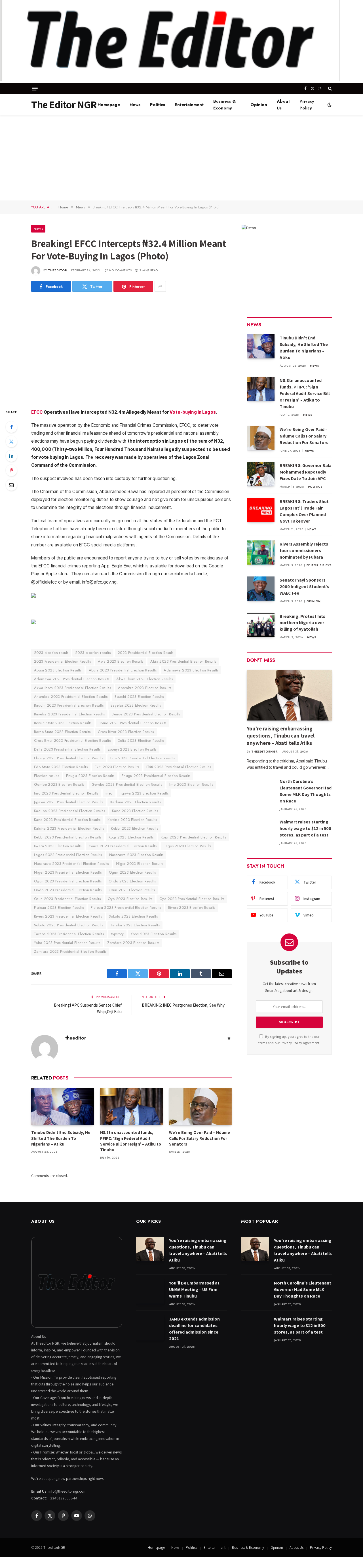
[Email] (11, 485)
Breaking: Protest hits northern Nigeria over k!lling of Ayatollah (302, 622)
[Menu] (35, 88)
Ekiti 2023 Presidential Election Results (178, 767)
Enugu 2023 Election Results (90, 775)
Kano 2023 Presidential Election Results (67, 819)
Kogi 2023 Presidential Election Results (193, 837)
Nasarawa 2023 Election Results (136, 854)
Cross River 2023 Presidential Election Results (72, 740)
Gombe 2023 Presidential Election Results (127, 784)
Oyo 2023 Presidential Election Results (191, 898)
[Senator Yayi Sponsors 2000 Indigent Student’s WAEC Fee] (261, 588)
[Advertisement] (181, 158)
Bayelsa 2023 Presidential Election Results (69, 714)
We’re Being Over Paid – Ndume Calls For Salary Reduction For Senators (199, 1138)
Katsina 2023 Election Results (132, 819)
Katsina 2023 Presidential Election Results (69, 828)
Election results (46, 775)
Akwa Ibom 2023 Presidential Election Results (72, 687)
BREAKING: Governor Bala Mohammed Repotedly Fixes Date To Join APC (306, 471)
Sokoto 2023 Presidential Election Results (68, 925)
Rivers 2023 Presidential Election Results (68, 916)
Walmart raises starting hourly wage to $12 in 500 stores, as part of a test (305, 828)
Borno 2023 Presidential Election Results (132, 723)
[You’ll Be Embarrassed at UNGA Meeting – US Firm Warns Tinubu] (150, 1291)
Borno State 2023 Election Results (62, 731)
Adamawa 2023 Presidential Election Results (71, 679)
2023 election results (93, 652)
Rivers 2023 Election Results (192, 907)
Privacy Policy (306, 104)
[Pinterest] (11, 470)
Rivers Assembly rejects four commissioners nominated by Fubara (304, 550)
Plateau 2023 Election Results (59, 907)
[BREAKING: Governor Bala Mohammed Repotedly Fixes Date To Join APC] (261, 474)
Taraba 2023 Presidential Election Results (69, 934)
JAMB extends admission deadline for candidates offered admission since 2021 (194, 1328)
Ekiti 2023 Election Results (117, 767)
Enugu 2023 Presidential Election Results (156, 775)
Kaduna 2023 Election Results (135, 802)
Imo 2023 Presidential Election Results (66, 793)
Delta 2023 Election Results (141, 740)
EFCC (37, 412)
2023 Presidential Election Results (62, 661)
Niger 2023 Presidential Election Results (68, 872)
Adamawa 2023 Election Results (191, 670)
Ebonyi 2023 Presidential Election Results (68, 758)
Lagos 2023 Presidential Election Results (68, 854)
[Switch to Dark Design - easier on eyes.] (329, 104)
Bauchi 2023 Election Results (139, 696)
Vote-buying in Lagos (193, 412)
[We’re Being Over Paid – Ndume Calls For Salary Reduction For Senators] (200, 1106)
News (135, 105)
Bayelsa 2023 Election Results (136, 705)
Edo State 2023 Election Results (61, 767)
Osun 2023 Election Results (132, 890)
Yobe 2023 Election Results (153, 934)
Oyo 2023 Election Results (130, 898)
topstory (117, 934)
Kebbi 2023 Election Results (134, 828)
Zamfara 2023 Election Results (133, 942)
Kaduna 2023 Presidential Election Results (69, 811)
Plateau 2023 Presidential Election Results (126, 907)
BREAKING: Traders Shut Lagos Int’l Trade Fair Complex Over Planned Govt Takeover (304, 511)
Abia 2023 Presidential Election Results (183, 661)
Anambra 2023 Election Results (144, 687)
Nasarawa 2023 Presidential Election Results (71, 863)
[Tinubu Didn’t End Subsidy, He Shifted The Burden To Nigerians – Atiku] (62, 1106)
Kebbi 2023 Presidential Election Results (68, 837)
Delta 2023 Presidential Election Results (67, 749)
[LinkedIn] (11, 456)
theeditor (57, 270)
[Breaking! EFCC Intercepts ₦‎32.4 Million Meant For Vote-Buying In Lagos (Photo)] (131, 349)
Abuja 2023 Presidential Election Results (123, 670)
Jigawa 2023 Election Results (144, 793)
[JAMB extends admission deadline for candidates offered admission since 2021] (150, 1327)
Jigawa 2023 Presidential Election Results (68, 802)
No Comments (120, 270)
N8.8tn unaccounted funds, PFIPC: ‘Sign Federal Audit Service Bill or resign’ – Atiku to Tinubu (130, 1141)
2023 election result (51, 652)
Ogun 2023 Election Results (132, 872)
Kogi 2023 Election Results (131, 837)
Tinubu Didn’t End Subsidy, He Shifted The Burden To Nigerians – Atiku (60, 1138)
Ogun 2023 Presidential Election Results (68, 881)
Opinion (258, 105)
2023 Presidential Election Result (145, 652)
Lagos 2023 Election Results (187, 846)
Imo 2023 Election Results (191, 784)
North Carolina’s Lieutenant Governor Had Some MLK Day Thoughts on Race (306, 791)
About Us (283, 104)
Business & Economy (224, 104)
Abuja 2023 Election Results (58, 670)
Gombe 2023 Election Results (59, 784)
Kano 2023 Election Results (135, 811)
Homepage (109, 105)
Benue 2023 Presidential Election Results (146, 714)
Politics (157, 105)
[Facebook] (11, 427)
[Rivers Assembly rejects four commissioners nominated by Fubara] (261, 552)
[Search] (329, 88)
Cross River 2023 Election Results (126, 731)
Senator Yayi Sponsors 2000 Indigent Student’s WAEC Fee (304, 586)
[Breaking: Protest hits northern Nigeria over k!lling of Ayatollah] (261, 625)
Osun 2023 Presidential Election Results (67, 898)
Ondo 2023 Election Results (132, 881)
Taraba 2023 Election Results (135, 925)
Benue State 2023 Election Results (63, 723)
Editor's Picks (319, 565)
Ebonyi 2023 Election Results (132, 749)
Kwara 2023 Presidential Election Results (123, 846)
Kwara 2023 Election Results (58, 846)
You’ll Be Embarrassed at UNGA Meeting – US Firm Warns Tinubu (194, 1289)
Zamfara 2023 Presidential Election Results (70, 951)
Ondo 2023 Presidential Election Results (68, 890)
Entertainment (189, 105)
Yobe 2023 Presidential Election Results (67, 942)
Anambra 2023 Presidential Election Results (70, 696)
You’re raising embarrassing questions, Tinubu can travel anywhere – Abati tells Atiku (281, 736)
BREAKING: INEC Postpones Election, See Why (183, 1005)
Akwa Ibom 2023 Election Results (144, 679)
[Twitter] (11, 441)
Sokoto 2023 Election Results (133, 916)
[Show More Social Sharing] (160, 286)
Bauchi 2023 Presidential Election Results (69, 705)
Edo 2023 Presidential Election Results (142, 758)
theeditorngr (264, 751)
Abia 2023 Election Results (120, 661)
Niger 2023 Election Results (139, 863)
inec (109, 793)
